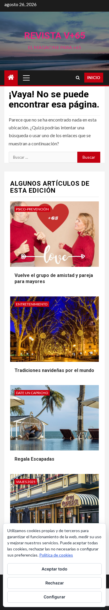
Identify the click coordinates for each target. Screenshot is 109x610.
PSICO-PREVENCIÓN (32, 209)
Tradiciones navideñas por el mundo (54, 370)
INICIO (93, 77)
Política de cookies (56, 554)
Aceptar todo (54, 568)
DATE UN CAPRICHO (32, 393)
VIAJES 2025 (25, 482)
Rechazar (54, 582)
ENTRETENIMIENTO (32, 304)
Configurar (54, 596)
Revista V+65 (54, 35)
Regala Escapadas (34, 459)
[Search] (77, 77)
